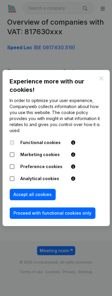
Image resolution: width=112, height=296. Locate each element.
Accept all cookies (32, 194)
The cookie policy (70, 112)
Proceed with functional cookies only (52, 213)
